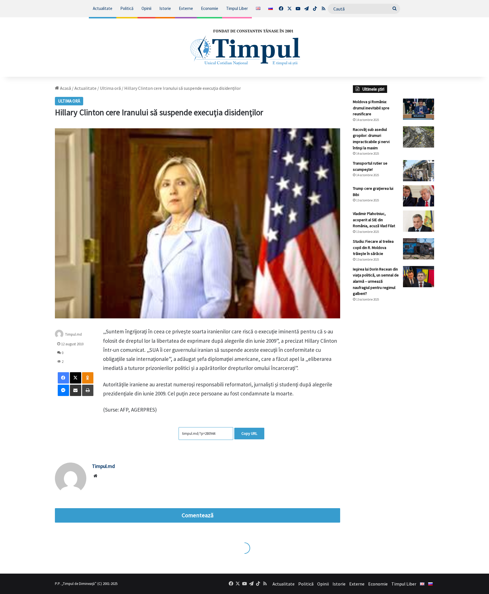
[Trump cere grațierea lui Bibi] (418, 195)
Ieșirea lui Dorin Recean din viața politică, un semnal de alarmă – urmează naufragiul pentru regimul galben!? (376, 281)
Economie (209, 8)
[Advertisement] (393, 401)
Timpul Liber (237, 8)
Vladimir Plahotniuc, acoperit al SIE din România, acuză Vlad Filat (374, 219)
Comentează (197, 515)
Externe (186, 8)
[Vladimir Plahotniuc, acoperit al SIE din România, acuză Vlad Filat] (418, 221)
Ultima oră (110, 88)
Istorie (165, 8)
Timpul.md (73, 334)
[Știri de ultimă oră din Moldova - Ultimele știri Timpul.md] (244, 47)
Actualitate (102, 8)
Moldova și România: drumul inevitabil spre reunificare (371, 107)
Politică (127, 8)
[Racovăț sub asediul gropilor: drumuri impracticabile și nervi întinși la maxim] (418, 137)
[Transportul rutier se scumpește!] (418, 170)
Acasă (65, 88)
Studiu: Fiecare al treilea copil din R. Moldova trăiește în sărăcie (373, 247)
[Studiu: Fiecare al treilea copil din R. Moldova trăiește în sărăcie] (418, 248)
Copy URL (249, 433)
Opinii (146, 8)
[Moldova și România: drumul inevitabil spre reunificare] (418, 109)
